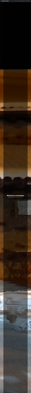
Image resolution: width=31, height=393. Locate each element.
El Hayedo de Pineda (5, 1)
